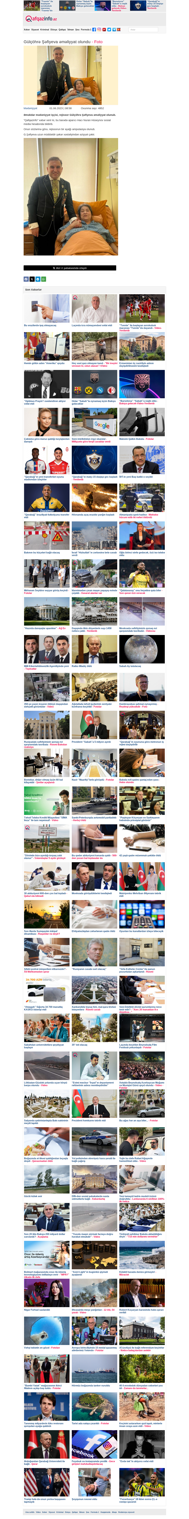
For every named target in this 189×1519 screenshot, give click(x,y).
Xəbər (27, 29)
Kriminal (44, 29)
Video (38, 1512)
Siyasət (35, 29)
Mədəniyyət (30, 108)
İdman (70, 29)
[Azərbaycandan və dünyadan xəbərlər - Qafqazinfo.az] (41, 19)
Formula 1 (86, 29)
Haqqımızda (105, 1512)
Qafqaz (62, 29)
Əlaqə (114, 1512)
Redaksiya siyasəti (126, 1512)
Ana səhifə (29, 1512)
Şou (77, 29)
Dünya (53, 29)
